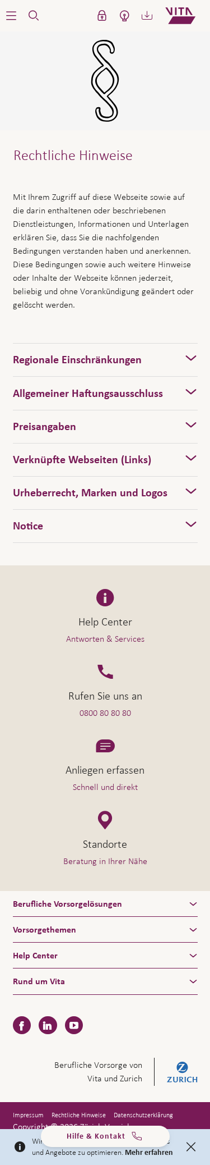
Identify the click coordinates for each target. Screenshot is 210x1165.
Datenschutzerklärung (143, 1115)
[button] (11, 15)
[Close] (191, 1147)
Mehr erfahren (149, 1153)
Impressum (28, 1115)
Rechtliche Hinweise (79, 1115)
